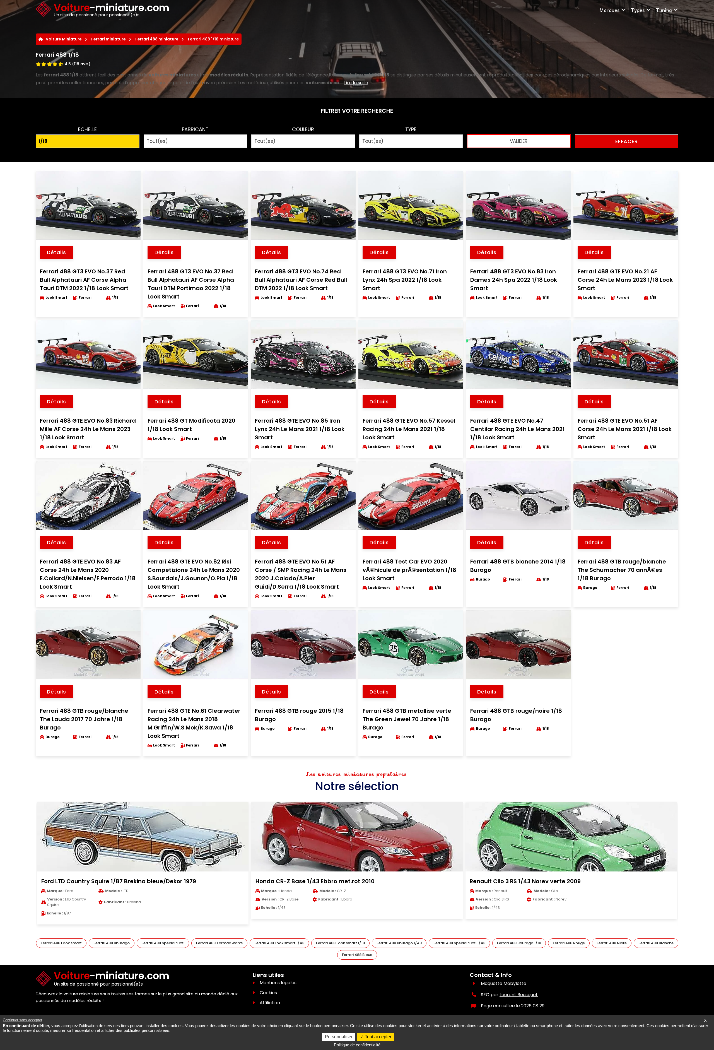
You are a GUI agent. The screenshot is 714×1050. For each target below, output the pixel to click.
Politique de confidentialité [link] (357, 1044)
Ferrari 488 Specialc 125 (162, 943)
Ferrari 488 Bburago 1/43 (399, 943)
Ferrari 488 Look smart (61, 943)
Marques (609, 10)
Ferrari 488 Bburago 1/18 (519, 943)
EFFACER (626, 141)
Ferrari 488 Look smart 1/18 (340, 943)
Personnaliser (339, 1036)
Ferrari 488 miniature (156, 39)
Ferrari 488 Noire (612, 943)
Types (638, 10)
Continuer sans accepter (22, 1020)
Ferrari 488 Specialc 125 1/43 (459, 943)
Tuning (664, 10)
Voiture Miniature (64, 39)
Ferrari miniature (108, 39)
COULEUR (303, 129)
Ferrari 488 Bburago (111, 943)
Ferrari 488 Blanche (656, 943)
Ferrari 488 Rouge (569, 943)
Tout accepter (377, 1036)
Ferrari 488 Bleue (357, 954)
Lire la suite (356, 83)
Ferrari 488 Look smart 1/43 (279, 943)
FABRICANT (195, 129)
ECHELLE (87, 129)
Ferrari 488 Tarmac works (219, 943)
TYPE (410, 129)
